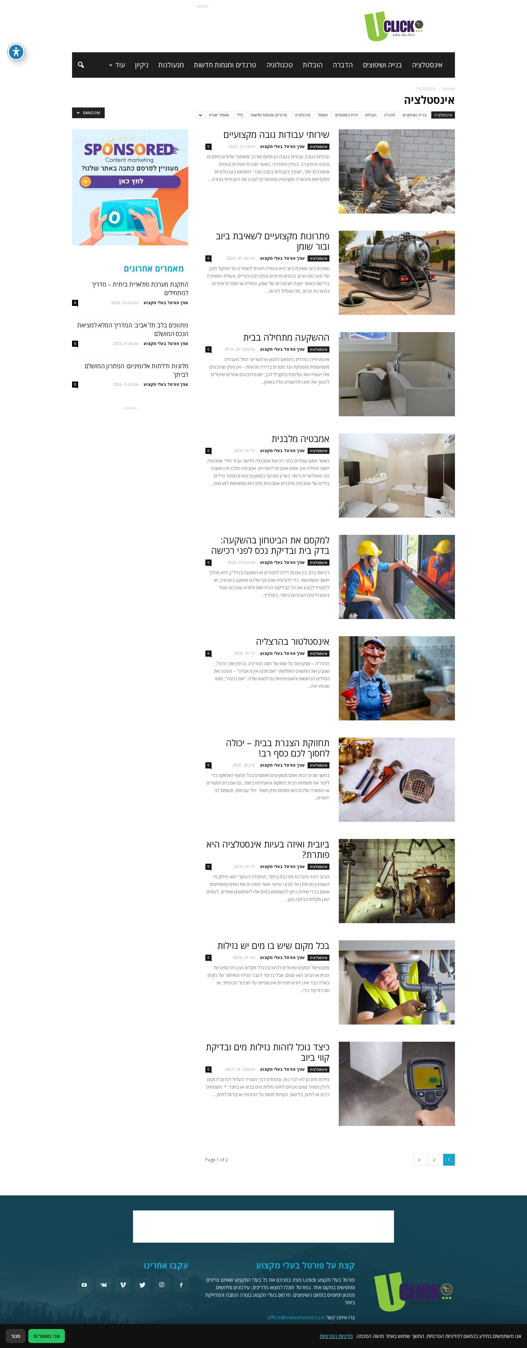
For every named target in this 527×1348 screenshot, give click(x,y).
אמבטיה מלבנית (300, 438)
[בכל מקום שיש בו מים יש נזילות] (397, 982)
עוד (120, 64)
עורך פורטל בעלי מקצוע (282, 146)
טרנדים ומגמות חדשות (225, 64)
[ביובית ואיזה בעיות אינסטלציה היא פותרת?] (397, 881)
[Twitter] (142, 1285)
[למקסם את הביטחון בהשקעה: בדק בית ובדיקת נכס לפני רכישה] (397, 577)
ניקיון (141, 64)
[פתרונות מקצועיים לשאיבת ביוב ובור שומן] (397, 273)
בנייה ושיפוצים (382, 64)
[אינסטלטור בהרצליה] (397, 678)
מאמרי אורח (219, 114)
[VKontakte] (103, 1285)
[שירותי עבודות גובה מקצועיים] (397, 171)
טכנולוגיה (279, 64)
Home (448, 89)
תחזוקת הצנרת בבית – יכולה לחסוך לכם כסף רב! (277, 748)
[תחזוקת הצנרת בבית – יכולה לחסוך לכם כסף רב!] (397, 780)
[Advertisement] (202, 26)
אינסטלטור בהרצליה (292, 641)
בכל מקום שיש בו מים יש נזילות (273, 945)
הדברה (343, 64)
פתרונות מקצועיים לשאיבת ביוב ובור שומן (272, 241)
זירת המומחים (346, 114)
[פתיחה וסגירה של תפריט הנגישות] (16, 52)
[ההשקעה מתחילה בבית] (397, 374)
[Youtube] (84, 1285)
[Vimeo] (123, 1285)
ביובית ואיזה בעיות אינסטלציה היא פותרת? (267, 849)
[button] (80, 65)
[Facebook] (181, 1285)
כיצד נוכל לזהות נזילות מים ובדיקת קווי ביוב (267, 1052)
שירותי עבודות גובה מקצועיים (276, 134)
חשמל (323, 114)
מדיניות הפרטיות (336, 1336)
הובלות (313, 64)
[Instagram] (162, 1285)
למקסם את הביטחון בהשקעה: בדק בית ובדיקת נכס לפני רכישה (270, 545)
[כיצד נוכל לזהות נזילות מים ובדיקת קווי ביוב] (397, 1084)
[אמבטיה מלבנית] (397, 475)
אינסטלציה (427, 64)
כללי (240, 114)
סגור (15, 1336)
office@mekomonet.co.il (295, 1317)
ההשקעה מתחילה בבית (286, 337)
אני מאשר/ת (46, 1336)
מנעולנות (171, 64)
